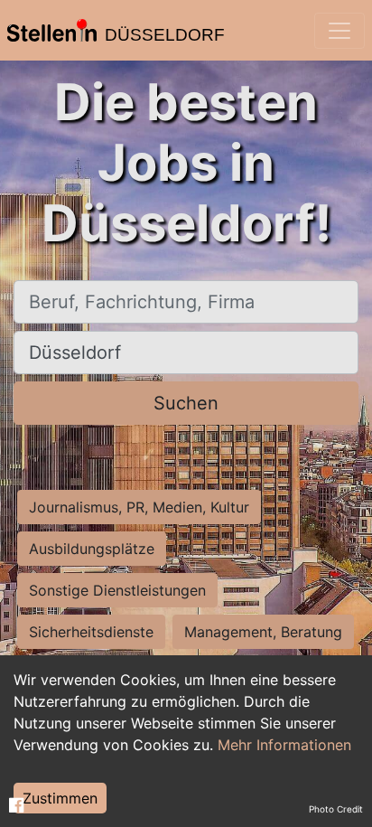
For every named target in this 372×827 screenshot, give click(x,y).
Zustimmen (60, 798)
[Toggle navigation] (339, 31)
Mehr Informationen (284, 745)
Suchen (186, 403)
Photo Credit (336, 809)
